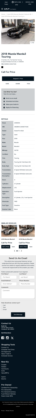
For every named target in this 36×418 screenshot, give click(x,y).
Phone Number (24, 281)
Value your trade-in (12, 104)
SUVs (3, 371)
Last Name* (23, 274)
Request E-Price (18, 78)
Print (28, 83)
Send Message (18, 314)
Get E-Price (5, 246)
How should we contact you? (10, 303)
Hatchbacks (5, 369)
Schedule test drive (12, 101)
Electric (3, 379)
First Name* (5, 274)
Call (4, 305)
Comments (4, 287)
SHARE (18, 83)
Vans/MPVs (5, 373)
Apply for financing (12, 107)
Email (5, 309)
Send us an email (11, 98)
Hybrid (3, 377)
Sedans (3, 367)
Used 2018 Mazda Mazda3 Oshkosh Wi (19, 14)
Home (3, 14)
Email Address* (6, 281)
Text (4, 307)
